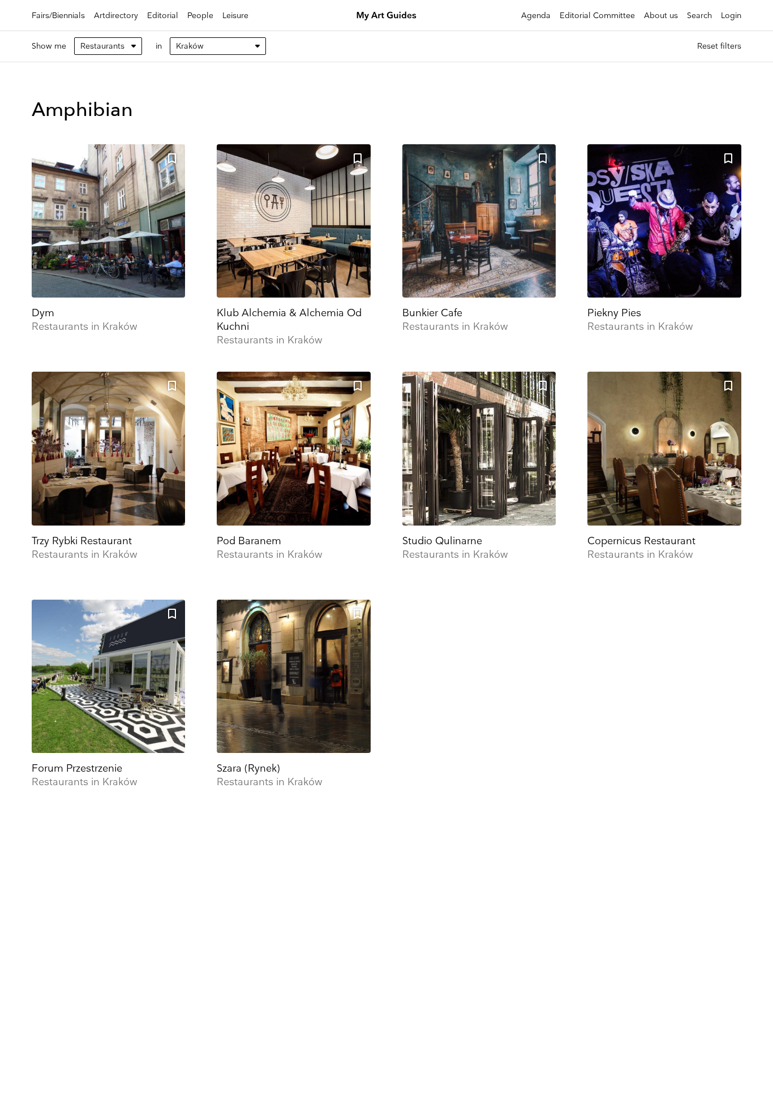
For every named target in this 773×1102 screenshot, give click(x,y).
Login (731, 15)
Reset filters (719, 46)
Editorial (162, 15)
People (200, 15)
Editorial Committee (597, 15)
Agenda (536, 15)
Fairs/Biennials (58, 15)
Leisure (235, 15)
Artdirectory (116, 15)
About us (661, 15)
